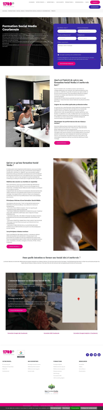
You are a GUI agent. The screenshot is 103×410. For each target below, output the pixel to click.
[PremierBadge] (21, 350)
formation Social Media (25, 45)
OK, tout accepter (56, 408)
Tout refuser (66, 408)
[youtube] (95, 354)
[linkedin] (99, 354)
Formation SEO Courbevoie (51, 333)
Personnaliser (75, 408)
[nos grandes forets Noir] (51, 382)
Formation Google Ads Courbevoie (17, 333)
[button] (79, 299)
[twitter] (91, 354)
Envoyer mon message (66, 63)
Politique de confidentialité (88, 408)
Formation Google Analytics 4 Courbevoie (86, 333)
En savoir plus (92, 59)
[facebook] (87, 354)
